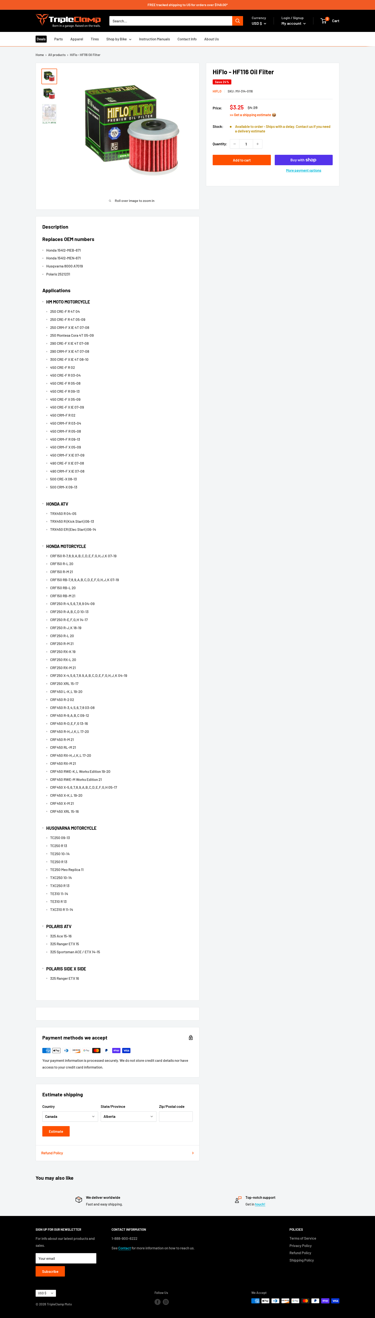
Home (40, 55)
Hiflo (217, 91)
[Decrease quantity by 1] (234, 143)
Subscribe (50, 1271)
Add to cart (242, 160)
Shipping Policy (301, 1260)
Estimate (56, 1131)
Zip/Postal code (171, 1106)
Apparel (76, 39)
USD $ (42, 1293)
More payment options (303, 170)
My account (291, 23)
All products (57, 55)
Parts (58, 39)
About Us (211, 39)
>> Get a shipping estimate (251, 114)
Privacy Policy (300, 1245)
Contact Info (187, 39)
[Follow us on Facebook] (158, 1301)
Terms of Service (302, 1238)
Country (48, 1106)
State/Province (113, 1106)
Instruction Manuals (154, 39)
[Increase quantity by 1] (257, 143)
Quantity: (220, 144)
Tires (95, 39)
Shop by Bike (116, 39)
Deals (41, 39)
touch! (260, 1204)
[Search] (237, 21)
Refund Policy (52, 1153)
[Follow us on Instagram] (166, 1301)
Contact (124, 1248)
